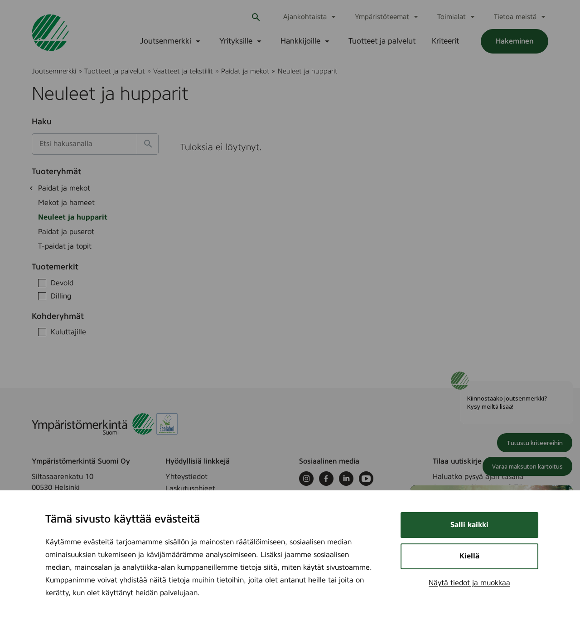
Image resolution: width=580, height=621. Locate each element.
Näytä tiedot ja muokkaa (469, 583)
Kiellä (469, 556)
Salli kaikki (469, 524)
